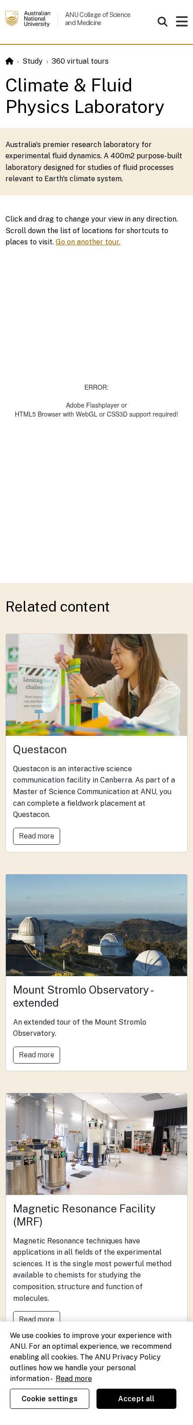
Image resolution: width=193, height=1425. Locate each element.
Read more (36, 836)
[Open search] (162, 21)
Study (32, 61)
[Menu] (182, 24)
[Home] (9, 61)
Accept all (136, 1399)
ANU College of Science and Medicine (98, 18)
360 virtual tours (80, 61)
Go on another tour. (88, 242)
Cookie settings (50, 1399)
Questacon (40, 749)
